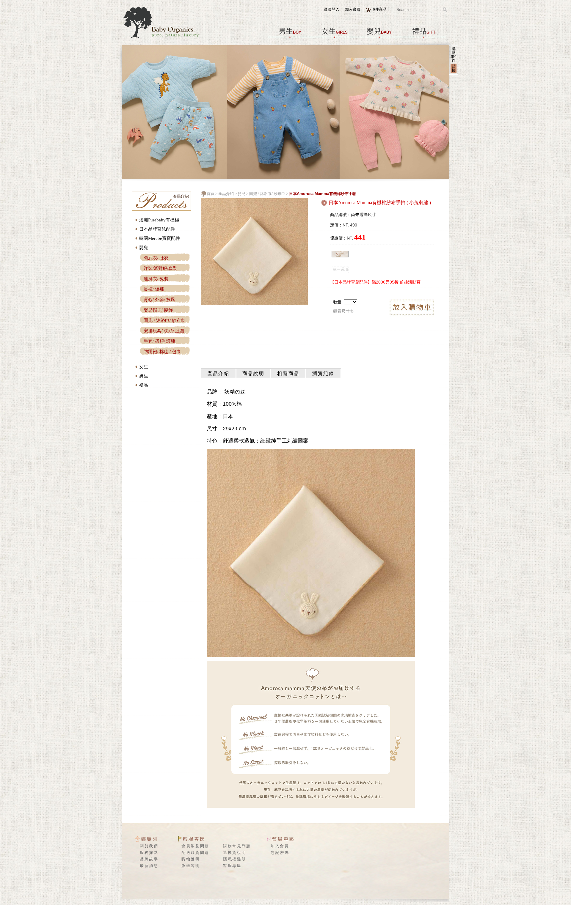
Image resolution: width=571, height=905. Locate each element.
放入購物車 (412, 308)
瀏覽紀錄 (323, 373)
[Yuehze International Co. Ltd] (166, 38)
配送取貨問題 (195, 852)
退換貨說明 (234, 852)
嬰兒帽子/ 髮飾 (158, 310)
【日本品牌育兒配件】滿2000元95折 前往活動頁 (375, 282)
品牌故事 (149, 859)
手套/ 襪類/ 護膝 (159, 341)
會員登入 (331, 9)
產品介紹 (226, 193)
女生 (334, 31)
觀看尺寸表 (343, 311)
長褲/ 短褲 (154, 289)
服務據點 (149, 852)
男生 (290, 31)
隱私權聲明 (234, 859)
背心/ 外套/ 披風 (159, 299)
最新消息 (149, 865)
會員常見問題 (195, 846)
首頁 (210, 193)
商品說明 (253, 373)
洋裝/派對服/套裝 (160, 268)
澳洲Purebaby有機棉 (159, 220)
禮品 (423, 31)
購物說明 (190, 859)
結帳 (454, 68)
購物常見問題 (237, 846)
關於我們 (149, 846)
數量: (338, 302)
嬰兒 (379, 31)
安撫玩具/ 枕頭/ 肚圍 (164, 330)
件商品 (380, 9)
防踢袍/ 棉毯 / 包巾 (162, 351)
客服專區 (232, 865)
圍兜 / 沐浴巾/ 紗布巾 (164, 320)
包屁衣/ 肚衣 (156, 258)
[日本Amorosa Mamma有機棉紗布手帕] (254, 303)
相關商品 (288, 373)
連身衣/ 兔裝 (156, 278)
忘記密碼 (280, 852)
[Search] (445, 10)
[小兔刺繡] (340, 254)
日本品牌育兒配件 (157, 229)
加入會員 (352, 9)
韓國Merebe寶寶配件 (159, 238)
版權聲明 (190, 865)
